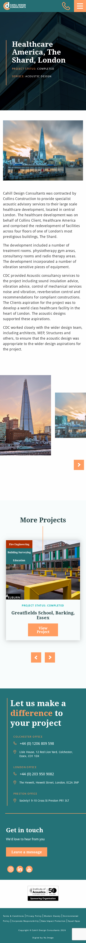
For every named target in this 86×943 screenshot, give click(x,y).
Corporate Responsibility (25, 921)
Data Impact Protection (53, 921)
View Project (43, 630)
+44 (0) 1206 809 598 (37, 743)
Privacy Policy (34, 916)
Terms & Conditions (13, 916)
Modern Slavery (52, 916)
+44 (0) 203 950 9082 (37, 774)
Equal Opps (74, 921)
